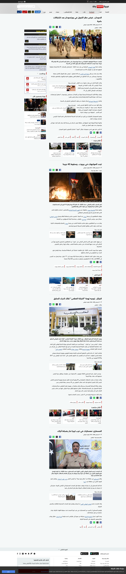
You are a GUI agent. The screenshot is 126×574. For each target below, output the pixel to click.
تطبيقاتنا (93, 561)
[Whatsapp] (53, 27)
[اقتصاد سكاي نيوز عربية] (38, 12)
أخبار (101, 12)
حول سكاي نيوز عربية (104, 563)
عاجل (29, 12)
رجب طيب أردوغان (62, 479)
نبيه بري (84, 219)
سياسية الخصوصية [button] (45, 571)
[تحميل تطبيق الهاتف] (89, 553)
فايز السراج (59, 516)
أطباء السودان (91, 67)
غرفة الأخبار (65, 561)
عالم (84, 12)
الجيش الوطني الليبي (86, 504)
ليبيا (85, 481)
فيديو (50, 12)
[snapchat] (28, 554)
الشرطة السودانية (93, 101)
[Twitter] (57, 27)
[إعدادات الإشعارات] (33, 12)
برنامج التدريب (106, 565)
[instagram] (20, 554)
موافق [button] (8, 571)
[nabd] (34, 554)
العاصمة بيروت (91, 210)
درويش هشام (74, 349)
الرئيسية (107, 12)
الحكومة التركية (88, 516)
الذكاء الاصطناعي (68, 12)
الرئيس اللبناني (53, 216)
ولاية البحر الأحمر (84, 74)
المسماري (96, 479)
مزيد (45, 12)
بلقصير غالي (59, 349)
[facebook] (17, 554)
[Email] (50, 27)
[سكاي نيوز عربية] (101, 6)
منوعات (57, 12)
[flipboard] (31, 554)
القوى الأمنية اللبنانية (74, 210)
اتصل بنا (107, 561)
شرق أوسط (91, 12)
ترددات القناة (92, 565)
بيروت (84, 216)
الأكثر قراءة (97, 140)
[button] (24, 12)
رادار (67, 565)
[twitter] (23, 554)
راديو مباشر (93, 563)
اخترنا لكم (97, 275)
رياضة (77, 12)
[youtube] (26, 554)
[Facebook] (60, 27)
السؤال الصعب (64, 563)
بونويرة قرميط (86, 349)
